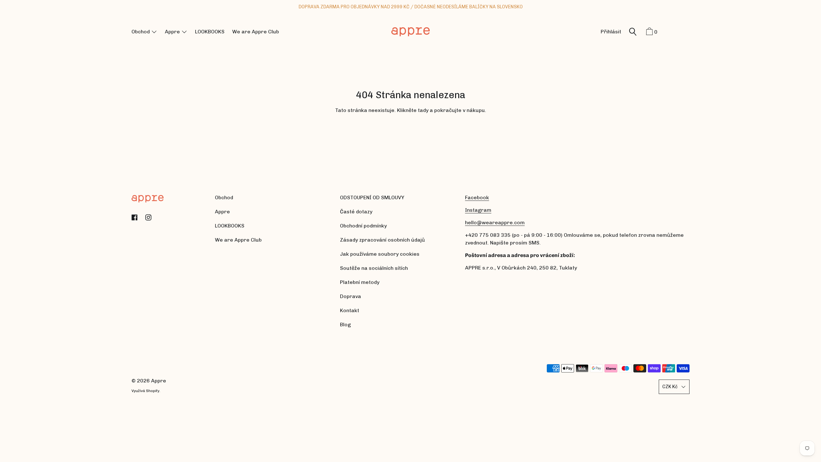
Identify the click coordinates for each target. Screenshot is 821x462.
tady (423, 110)
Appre (158, 381)
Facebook (477, 197)
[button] (632, 32)
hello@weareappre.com (495, 222)
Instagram (478, 210)
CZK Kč (670, 386)
